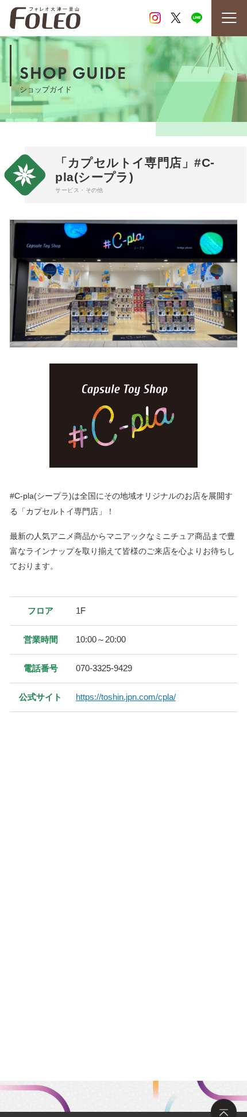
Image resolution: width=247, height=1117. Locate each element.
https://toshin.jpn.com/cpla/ (126, 697)
